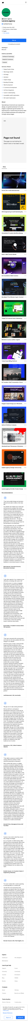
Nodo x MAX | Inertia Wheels (9, 254)
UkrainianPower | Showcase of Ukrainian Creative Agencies (13, 446)
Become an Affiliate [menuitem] (19, 993)
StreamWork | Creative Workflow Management (13, 233)
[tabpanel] (14, 330)
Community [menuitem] (17, 971)
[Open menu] (25, 2)
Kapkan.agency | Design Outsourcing (11, 467)
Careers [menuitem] (4, 993)
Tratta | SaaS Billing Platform (9, 361)
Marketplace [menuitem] (5, 960)
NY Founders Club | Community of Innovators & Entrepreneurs (13, 382)
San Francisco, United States (10, 29)
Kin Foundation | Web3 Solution (10, 275)
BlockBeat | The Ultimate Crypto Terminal (12, 297)
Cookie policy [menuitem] (18, 1002)
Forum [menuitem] (16, 968)
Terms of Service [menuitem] (6, 1002)
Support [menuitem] (4, 968)
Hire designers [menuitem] (18, 957)
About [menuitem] (3, 990)
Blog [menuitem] (3, 977)
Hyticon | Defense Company (9, 425)
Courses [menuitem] (4, 974)
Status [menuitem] (16, 981)
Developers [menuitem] (17, 974)
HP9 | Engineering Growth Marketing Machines (13, 211)
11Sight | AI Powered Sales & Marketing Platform (13, 318)
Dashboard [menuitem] (4, 957)
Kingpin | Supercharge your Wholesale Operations (13, 403)
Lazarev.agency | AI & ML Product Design (12, 489)
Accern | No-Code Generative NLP (10, 190)
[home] (3, 3)
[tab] (4, 167)
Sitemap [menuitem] (17, 990)
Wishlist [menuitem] (16, 977)
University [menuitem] (4, 971)
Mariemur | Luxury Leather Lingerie (11, 339)
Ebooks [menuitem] (4, 981)
